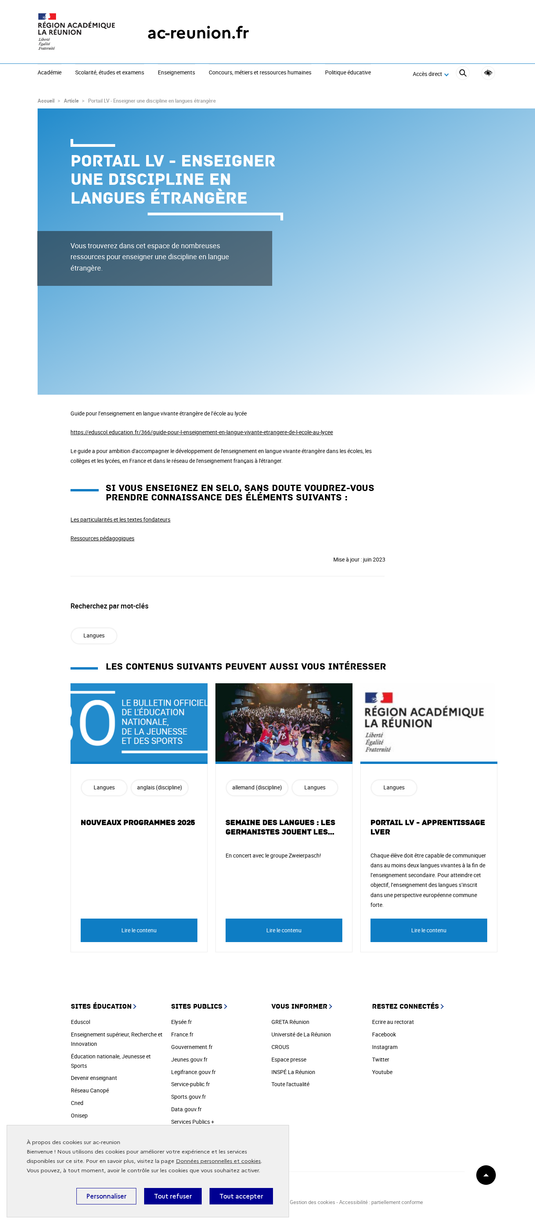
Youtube (382, 1072)
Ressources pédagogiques (102, 538)
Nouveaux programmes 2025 (138, 822)
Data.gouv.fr (186, 1109)
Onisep (79, 1115)
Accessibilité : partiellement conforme (381, 1202)
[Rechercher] (463, 74)
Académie (49, 73)
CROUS (280, 1047)
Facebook (384, 1034)
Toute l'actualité (290, 1084)
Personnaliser (106, 1196)
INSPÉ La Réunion (293, 1072)
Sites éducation (101, 1006)
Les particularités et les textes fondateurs (120, 519)
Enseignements (176, 73)
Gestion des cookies (312, 1202)
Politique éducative (348, 73)
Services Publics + (192, 1121)
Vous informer (299, 1006)
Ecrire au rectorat (393, 1021)
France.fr (182, 1034)
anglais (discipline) (159, 787)
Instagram (385, 1047)
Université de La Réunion (301, 1034)
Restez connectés (405, 1006)
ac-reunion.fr (198, 32)
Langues (94, 635)
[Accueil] (77, 33)
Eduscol (80, 1021)
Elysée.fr (181, 1021)
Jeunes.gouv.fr (189, 1059)
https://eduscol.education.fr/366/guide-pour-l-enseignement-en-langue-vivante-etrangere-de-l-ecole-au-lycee (201, 432)
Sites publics (196, 1006)
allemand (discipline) (257, 787)
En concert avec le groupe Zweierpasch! (273, 855)
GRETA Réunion (290, 1021)
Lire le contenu (139, 930)
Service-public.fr (190, 1084)
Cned (77, 1103)
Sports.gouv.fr (188, 1096)
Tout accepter (241, 1196)
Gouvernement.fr (192, 1047)
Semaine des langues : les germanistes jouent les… (280, 827)
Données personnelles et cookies (218, 1161)
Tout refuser (173, 1196)
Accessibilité (488, 73)
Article (71, 100)
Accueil (46, 100)
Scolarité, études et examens (109, 73)
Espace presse (288, 1059)
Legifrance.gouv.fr (193, 1072)
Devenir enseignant (94, 1077)
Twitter (380, 1059)
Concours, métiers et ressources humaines (260, 73)
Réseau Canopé (90, 1090)
